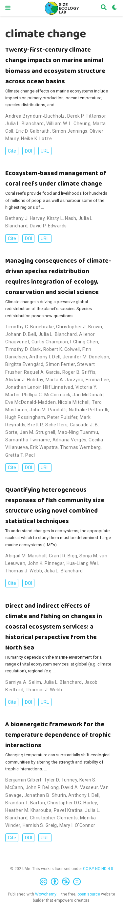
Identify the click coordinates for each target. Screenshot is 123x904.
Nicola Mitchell (74, 402)
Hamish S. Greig (40, 825)
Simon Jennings (70, 131)
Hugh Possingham (25, 417)
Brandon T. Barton (25, 802)
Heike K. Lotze (36, 138)
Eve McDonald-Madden (30, 402)
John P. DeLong (42, 787)
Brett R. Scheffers (48, 424)
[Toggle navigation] (7, 8)
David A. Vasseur (79, 787)
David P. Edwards (48, 225)
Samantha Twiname (27, 439)
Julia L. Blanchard (24, 123)
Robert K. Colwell (61, 349)
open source (88, 894)
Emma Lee (97, 379)
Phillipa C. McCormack (46, 394)
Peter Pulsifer (62, 417)
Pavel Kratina (68, 810)
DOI (28, 151)
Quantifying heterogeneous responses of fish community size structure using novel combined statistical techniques (54, 506)
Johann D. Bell (20, 334)
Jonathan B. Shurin (45, 795)
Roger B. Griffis (79, 372)
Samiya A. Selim (23, 682)
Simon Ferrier (60, 364)
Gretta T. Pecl (20, 455)
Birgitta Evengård (24, 364)
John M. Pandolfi (48, 409)
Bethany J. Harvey (25, 218)
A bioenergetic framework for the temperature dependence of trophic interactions (58, 735)
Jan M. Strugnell (37, 432)
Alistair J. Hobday (24, 379)
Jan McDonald (88, 394)
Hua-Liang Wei (82, 563)
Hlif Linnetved (58, 387)
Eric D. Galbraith (33, 131)
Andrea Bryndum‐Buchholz (35, 116)
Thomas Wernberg (80, 447)
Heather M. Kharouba (28, 810)
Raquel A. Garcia (42, 372)
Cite (12, 151)
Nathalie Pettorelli (88, 409)
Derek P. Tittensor (86, 116)
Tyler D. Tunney (60, 779)
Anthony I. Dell (44, 356)
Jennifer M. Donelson (86, 356)
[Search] (104, 8)
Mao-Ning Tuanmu (78, 432)
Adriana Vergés (69, 439)
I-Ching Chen (84, 341)
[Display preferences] (115, 8)
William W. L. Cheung (68, 123)
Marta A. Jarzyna (65, 379)
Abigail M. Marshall (26, 555)
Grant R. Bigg (63, 555)
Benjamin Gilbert (23, 779)
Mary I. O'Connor (77, 825)
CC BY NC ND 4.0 (98, 868)
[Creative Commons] (61, 882)
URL (45, 151)
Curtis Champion (49, 341)
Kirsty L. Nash (61, 218)
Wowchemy (45, 894)
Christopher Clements (54, 817)
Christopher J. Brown (79, 326)
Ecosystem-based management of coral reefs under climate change (55, 178)
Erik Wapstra (44, 447)
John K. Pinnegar (46, 563)
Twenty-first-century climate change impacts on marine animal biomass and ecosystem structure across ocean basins (55, 66)
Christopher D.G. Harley (72, 802)
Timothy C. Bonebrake (29, 326)
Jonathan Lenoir (23, 387)
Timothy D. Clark (23, 349)
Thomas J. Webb (23, 570)
